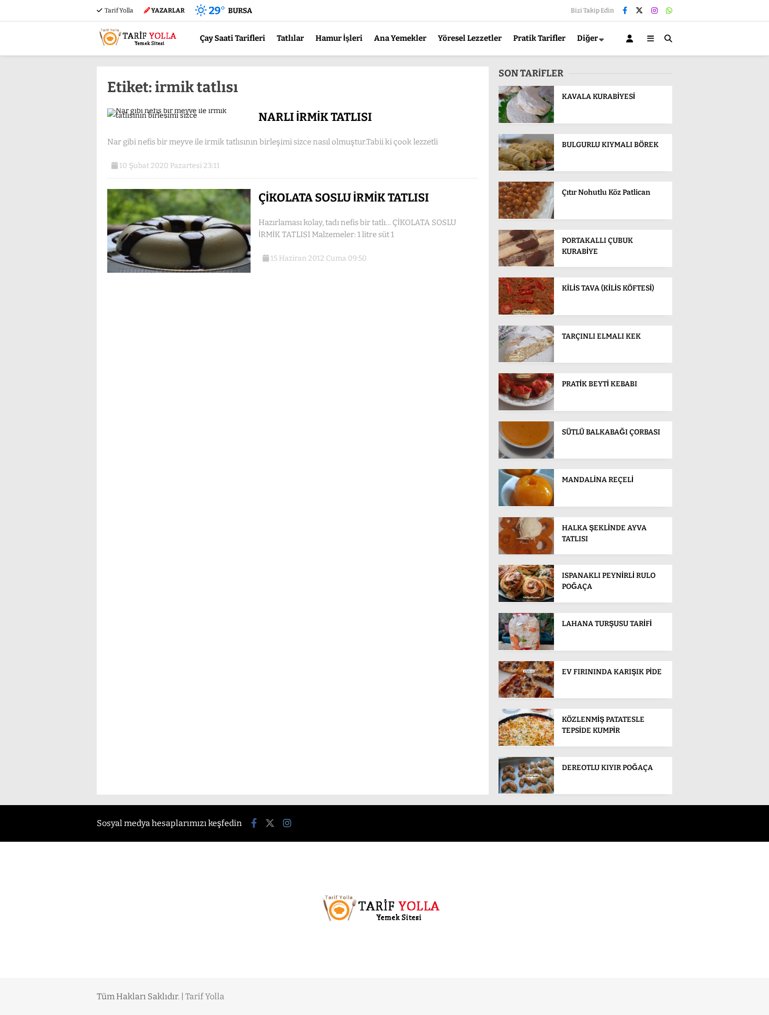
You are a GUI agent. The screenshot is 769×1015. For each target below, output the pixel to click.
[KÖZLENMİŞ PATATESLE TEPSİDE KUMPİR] (526, 743)
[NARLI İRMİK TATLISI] (179, 115)
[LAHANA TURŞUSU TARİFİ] (526, 647)
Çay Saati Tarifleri (232, 38)
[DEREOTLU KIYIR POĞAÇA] (526, 791)
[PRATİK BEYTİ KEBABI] (526, 408)
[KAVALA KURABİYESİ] (526, 120)
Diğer (587, 38)
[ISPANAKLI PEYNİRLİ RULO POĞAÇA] (526, 599)
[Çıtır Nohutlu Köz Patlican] (526, 216)
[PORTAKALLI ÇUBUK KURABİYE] (526, 264)
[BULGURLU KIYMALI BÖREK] (526, 168)
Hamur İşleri (339, 38)
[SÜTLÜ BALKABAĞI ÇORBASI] (526, 456)
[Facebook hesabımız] (625, 10)
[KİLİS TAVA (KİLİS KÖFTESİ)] (526, 312)
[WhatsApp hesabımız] (669, 10)
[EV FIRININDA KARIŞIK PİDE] (526, 695)
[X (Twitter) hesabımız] (639, 10)
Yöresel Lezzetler (470, 38)
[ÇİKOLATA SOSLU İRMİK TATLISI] (179, 270)
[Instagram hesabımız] (654, 10)
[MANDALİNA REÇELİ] (526, 503)
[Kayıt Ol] (631, 38)
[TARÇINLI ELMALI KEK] (526, 359)
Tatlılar (290, 38)
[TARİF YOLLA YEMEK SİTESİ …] (140, 50)
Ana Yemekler (400, 38)
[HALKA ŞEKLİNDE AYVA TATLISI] (526, 552)
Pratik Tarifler (539, 38)
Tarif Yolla (118, 10)
